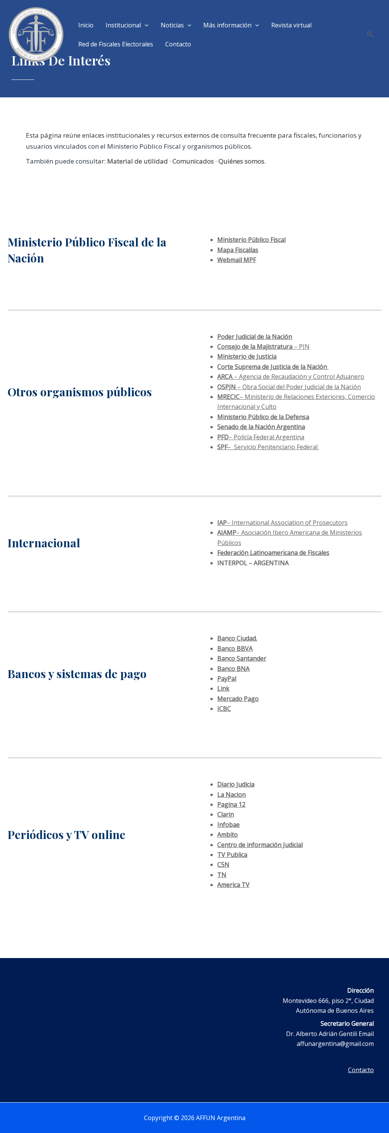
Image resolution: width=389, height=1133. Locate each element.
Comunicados (193, 161)
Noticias (172, 25)
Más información (227, 25)
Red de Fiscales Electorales (115, 44)
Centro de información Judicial (260, 845)
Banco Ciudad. (237, 638)
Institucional (123, 25)
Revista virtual (291, 25)
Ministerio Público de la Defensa (263, 417)
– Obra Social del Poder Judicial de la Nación (289, 387)
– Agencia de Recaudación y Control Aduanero (290, 376)
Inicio (85, 25)
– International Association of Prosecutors (282, 522)
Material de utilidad (137, 161)
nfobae (229, 824)
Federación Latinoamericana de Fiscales (273, 552)
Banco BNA (233, 668)
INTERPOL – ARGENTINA (253, 563)
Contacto (178, 44)
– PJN (263, 346)
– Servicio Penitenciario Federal (268, 447)
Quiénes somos (241, 161)
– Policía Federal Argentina (260, 437)
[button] (145, 25)
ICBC (224, 708)
